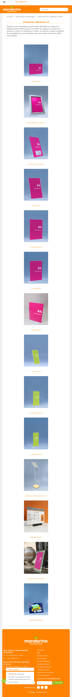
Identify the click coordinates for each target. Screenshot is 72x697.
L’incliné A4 (36, 205)
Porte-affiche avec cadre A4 (36, 123)
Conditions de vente (43, 664)
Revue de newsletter (43, 675)
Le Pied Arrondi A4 (36, 247)
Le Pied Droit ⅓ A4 (36, 454)
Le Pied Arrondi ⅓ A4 (36, 413)
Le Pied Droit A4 (36, 288)
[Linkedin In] (42, 687)
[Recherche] (66, 9)
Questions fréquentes (43, 661)
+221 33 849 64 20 (13, 658)
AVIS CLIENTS (14, 670)
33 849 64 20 (22, 2)
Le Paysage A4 (36, 81)
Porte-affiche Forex (36, 537)
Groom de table (36, 330)
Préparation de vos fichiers (45, 672)
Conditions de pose (43, 670)
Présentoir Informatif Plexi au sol (36, 496)
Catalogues (40, 650)
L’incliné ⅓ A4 (36, 371)
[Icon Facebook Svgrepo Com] (38, 687)
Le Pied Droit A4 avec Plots (36, 579)
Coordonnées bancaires (44, 667)
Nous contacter (41, 658)
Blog (38, 653)
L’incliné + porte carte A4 (36, 164)
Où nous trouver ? (42, 655)
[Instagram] (46, 687)
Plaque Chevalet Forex (36, 620)
